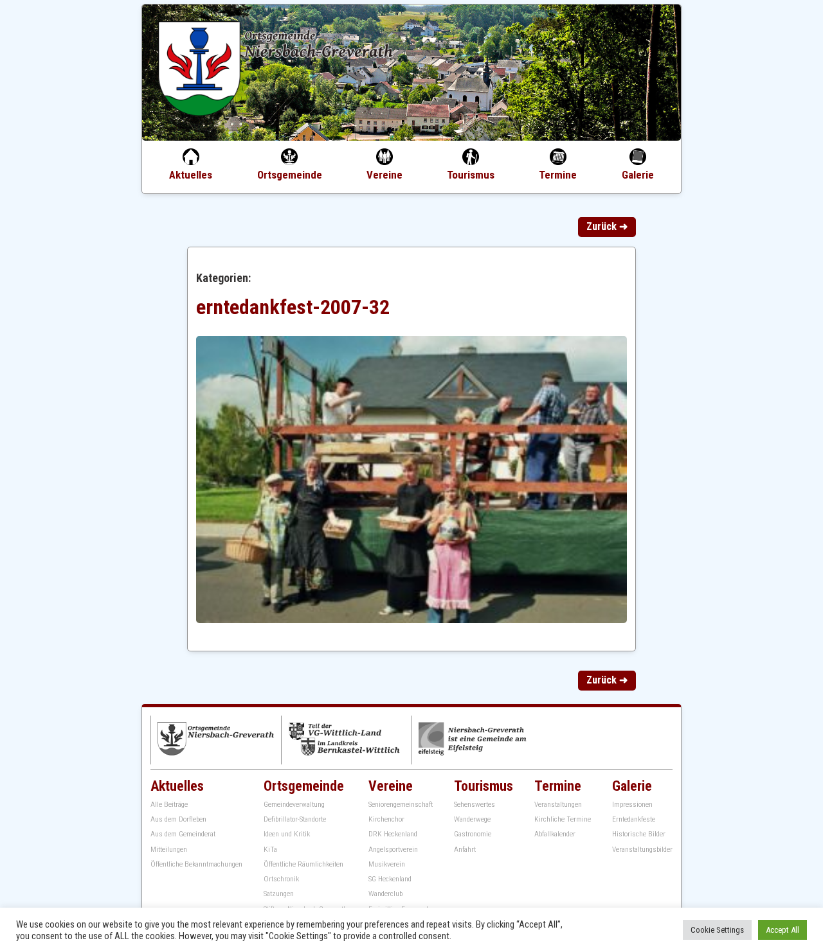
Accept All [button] (782, 930)
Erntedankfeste (633, 819)
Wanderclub (385, 894)
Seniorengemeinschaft (400, 804)
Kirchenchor (386, 819)
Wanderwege (472, 819)
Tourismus (470, 174)
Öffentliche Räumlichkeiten (303, 864)
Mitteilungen (168, 849)
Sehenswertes (474, 804)
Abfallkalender (554, 834)
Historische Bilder (638, 834)
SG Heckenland (390, 879)
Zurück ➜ (607, 226)
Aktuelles (190, 174)
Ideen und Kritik (287, 834)
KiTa (270, 849)
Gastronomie (472, 834)
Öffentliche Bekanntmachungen (196, 864)
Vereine (384, 174)
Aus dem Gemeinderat (182, 834)
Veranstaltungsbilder (642, 849)
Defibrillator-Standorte (295, 819)
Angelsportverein (393, 849)
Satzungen (279, 894)
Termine (558, 174)
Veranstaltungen (558, 804)
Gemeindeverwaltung (294, 804)
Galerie (638, 174)
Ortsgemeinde (289, 174)
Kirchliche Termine (562, 819)
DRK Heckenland (392, 834)
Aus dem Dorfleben (178, 819)
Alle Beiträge (169, 804)
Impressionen (632, 804)
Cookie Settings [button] (717, 930)
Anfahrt (465, 849)
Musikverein (386, 864)
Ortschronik (281, 879)
